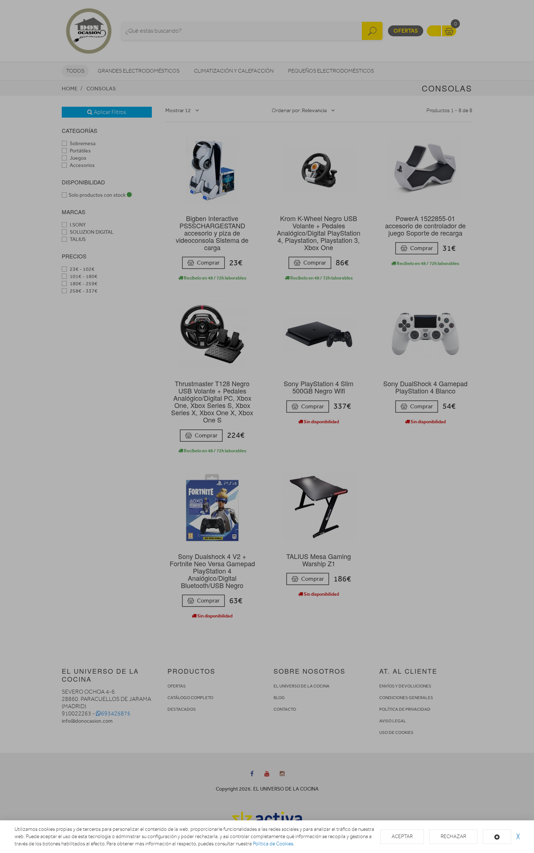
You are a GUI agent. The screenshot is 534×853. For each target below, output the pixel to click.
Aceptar (402, 836)
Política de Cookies (273, 844)
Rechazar (453, 836)
